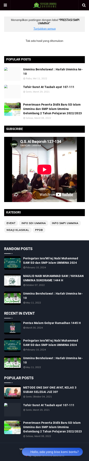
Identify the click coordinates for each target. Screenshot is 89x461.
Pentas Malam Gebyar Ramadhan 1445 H (52, 323)
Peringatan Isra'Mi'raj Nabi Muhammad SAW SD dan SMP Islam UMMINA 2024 (50, 260)
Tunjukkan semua (45, 28)
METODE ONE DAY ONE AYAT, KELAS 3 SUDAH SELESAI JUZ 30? (49, 390)
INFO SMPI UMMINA (65, 223)
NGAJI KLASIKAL (18, 229)
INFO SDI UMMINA (34, 223)
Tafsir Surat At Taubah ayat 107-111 (49, 87)
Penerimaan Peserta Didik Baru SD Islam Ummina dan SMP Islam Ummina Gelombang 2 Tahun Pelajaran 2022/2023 (52, 109)
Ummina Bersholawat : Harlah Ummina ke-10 (53, 71)
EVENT (11, 223)
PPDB (39, 229)
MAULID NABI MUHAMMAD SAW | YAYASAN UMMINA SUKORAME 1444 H (53, 278)
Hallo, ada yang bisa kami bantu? (54, 452)
